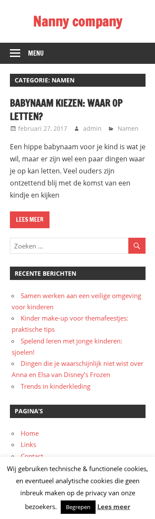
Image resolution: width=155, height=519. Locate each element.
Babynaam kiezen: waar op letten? (66, 109)
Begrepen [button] (78, 507)
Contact (32, 456)
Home (30, 433)
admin (92, 128)
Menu (36, 53)
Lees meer (29, 219)
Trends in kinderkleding (55, 386)
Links (28, 444)
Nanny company (77, 21)
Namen (128, 128)
